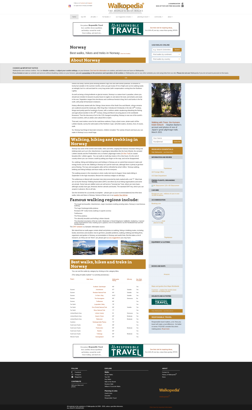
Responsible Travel (111, 398)
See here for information (98, 70)
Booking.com (156, 203)
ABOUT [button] (170, 17)
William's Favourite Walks (112, 386)
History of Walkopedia (169, 374)
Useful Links (108, 393)
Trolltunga (99, 334)
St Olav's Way (99, 295)
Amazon (167, 274)
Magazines (78, 377)
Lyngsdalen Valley (99, 304)
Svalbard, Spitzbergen (99, 286)
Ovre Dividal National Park (99, 307)
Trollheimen (99, 301)
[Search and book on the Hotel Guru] (158, 219)
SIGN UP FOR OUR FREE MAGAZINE (168, 6)
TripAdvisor (168, 168)
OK (126, 78)
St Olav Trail (125, 153)
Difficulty (129, 279)
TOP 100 (83, 17)
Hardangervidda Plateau (99, 322)
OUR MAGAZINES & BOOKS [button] (124, 17)
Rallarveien (99, 319)
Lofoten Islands (99, 313)
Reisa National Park (99, 310)
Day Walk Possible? (139, 280)
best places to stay (159, 222)
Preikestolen (99, 328)
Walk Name (90, 279)
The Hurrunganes (99, 298)
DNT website (77, 227)
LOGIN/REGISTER (174, 3)
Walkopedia (164, 397)
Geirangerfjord (99, 337)
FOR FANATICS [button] (106, 17)
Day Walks (108, 379)
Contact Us (165, 372)
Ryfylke (99, 331)
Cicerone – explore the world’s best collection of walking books (164, 290)
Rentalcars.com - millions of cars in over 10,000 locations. (165, 194)
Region (72, 279)
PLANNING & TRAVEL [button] (142, 17)
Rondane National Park (99, 292)
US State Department (159, 176)
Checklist (107, 395)
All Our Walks (109, 374)
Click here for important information (161, 407)
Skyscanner (175, 185)
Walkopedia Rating (115, 280)
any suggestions (114, 238)
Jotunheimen (99, 289)
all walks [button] (94, 17)
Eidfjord (99, 325)
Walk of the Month (110, 381)
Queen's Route (99, 316)
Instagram (89, 3)
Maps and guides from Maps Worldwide (165, 286)
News (164, 377)
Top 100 (107, 377)
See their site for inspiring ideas (161, 28)
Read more (166, 329)
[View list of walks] (125, 53)
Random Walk (109, 384)
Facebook (82, 3)
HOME (75, 17)
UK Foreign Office (158, 172)
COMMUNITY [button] (158, 17)
